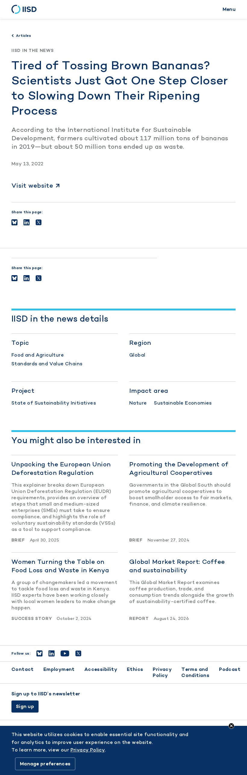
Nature (138, 403)
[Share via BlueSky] (14, 222)
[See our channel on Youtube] (65, 653)
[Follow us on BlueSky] (39, 653)
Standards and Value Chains (46, 364)
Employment (59, 669)
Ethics (135, 669)
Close (231, 725)
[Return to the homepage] (26, 9)
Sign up (25, 706)
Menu (229, 9)
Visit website (32, 185)
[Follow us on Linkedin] (51, 653)
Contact (22, 669)
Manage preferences (45, 764)
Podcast (229, 669)
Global (137, 355)
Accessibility (100, 669)
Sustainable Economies (182, 403)
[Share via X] (39, 222)
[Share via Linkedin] (26, 222)
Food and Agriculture (37, 355)
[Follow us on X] (78, 653)
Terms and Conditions (195, 672)
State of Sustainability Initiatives (53, 403)
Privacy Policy (162, 672)
